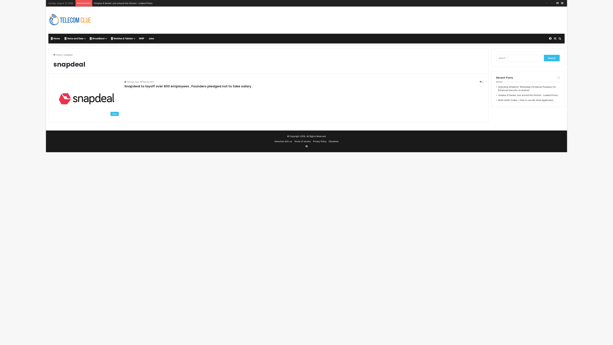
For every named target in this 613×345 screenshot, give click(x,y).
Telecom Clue (133, 82)
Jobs (151, 38)
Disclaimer (334, 141)
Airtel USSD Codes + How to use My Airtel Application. (526, 100)
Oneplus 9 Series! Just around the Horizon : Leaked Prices (123, 3)
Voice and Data (75, 38)
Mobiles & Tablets (123, 38)
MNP (141, 38)
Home (56, 38)
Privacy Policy (319, 141)
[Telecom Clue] (70, 20)
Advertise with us (283, 141)
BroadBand (98, 38)
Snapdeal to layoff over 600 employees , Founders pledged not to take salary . (188, 86)
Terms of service (302, 141)
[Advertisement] (393, 17)
